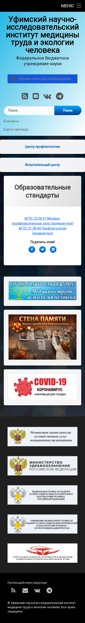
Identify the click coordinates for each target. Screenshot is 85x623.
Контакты (12, 121)
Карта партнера (16, 129)
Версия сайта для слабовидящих (44, 78)
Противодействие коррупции (27, 582)
